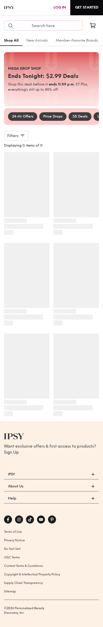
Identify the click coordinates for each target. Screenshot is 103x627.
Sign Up (11, 452)
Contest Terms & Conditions (23, 566)
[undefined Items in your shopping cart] (92, 26)
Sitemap (10, 591)
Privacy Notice (14, 540)
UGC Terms (12, 557)
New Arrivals (37, 40)
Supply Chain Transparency (23, 583)
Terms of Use (13, 532)
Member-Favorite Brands (77, 40)
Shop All (11, 40)
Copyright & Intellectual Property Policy (32, 574)
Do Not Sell (12, 549)
